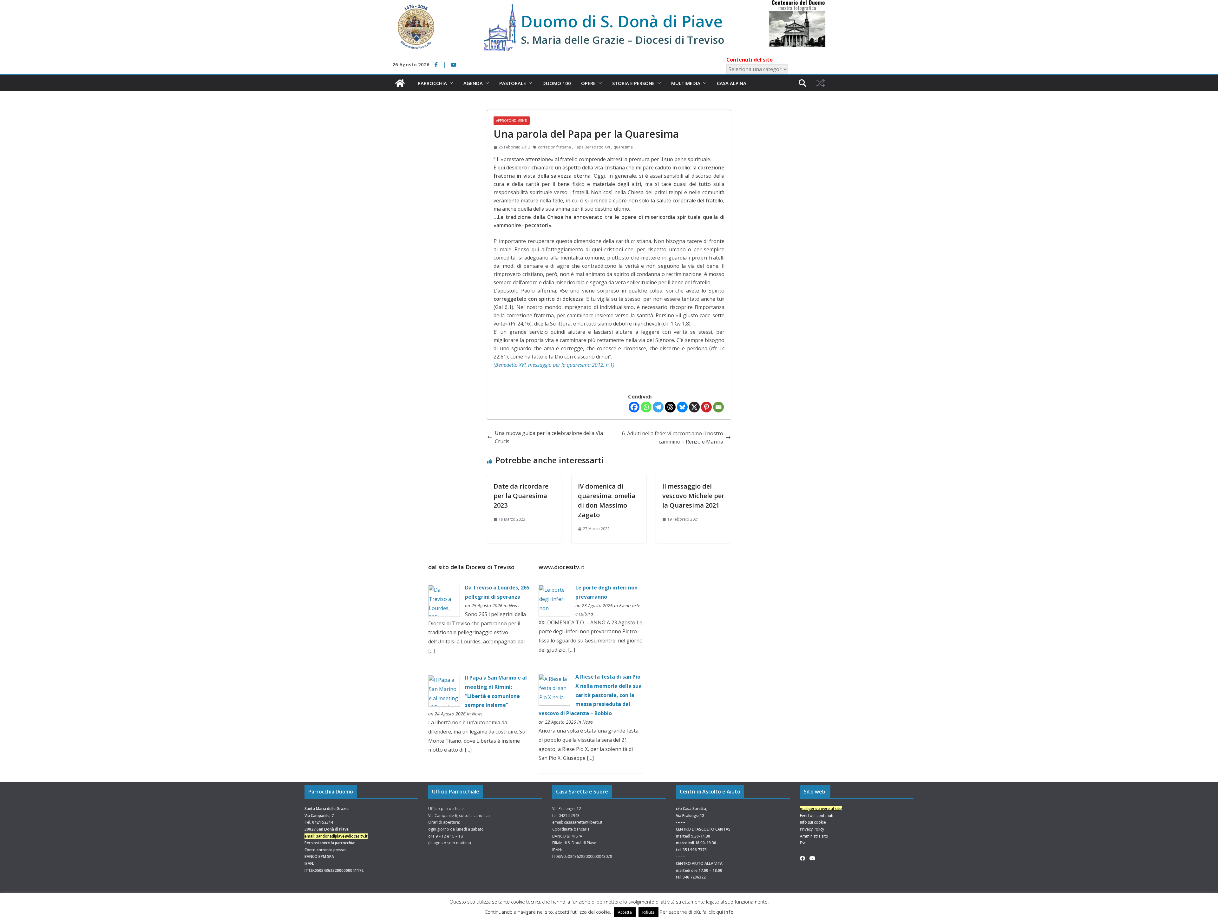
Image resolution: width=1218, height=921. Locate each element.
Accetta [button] (625, 912)
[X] (694, 407)
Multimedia (685, 83)
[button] (450, 83)
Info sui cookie (813, 822)
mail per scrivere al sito (821, 808)
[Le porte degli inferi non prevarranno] (554, 589)
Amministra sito (814, 836)
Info (729, 912)
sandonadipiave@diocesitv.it (342, 836)
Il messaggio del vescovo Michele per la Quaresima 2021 (693, 496)
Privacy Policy (812, 829)
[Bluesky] (682, 407)
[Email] (718, 407)
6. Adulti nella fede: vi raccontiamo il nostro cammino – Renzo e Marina (672, 437)
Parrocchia (432, 83)
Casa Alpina (731, 83)
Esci (803, 842)
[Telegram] (658, 407)
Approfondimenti (511, 120)
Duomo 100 (556, 83)
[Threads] (670, 407)
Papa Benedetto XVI (592, 147)
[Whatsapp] (646, 407)
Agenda (473, 83)
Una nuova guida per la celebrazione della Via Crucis (549, 437)
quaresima (623, 147)
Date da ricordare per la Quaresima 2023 (521, 496)
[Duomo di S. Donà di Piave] (400, 83)
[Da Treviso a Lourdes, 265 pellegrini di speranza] (444, 589)
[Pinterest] (706, 407)
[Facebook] (634, 407)
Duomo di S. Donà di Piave (622, 21)
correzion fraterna (554, 147)
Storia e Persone (633, 83)
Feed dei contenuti (816, 815)
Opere (588, 83)
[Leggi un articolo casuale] (820, 83)
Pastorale (512, 83)
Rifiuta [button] (648, 912)
